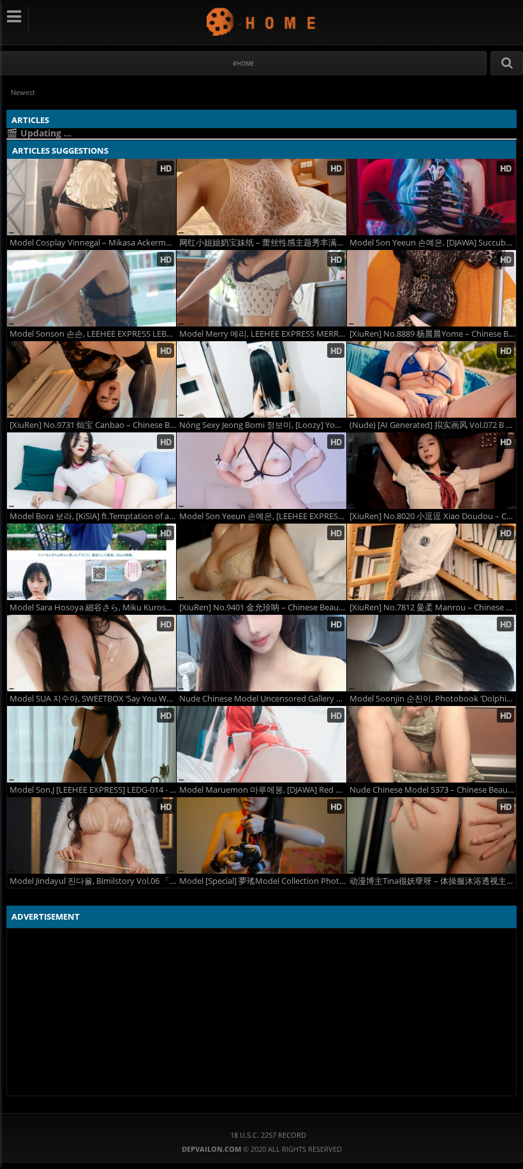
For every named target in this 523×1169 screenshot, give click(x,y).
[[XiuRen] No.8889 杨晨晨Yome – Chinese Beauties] (431, 288)
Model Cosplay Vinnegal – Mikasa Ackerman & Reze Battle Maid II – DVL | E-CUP (93, 242)
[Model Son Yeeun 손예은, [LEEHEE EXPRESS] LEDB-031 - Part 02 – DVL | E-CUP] (261, 470)
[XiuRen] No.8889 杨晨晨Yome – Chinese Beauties (433, 333)
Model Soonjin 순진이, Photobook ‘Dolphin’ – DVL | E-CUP (433, 698)
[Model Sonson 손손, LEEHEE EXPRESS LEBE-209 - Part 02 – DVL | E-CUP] (91, 288)
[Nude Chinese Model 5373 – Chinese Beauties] (431, 744)
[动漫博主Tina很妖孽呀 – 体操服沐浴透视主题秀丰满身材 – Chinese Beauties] (431, 835)
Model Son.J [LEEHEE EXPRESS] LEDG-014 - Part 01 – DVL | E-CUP (93, 789)
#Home (243, 63)
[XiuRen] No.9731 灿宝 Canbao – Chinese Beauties (93, 425)
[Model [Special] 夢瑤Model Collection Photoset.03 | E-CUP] (261, 835)
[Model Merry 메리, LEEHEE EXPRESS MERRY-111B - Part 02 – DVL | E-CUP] (261, 288)
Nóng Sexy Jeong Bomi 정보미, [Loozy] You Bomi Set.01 (262, 425)
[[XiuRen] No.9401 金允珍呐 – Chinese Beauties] (261, 562)
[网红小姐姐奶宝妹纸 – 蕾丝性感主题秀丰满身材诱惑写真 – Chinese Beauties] (261, 197)
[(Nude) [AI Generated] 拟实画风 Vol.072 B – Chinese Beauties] (431, 379)
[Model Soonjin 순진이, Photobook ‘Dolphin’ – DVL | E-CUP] (431, 653)
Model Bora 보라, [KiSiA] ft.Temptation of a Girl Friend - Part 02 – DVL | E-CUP (93, 516)
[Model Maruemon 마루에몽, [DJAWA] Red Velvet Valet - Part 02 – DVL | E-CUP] (261, 744)
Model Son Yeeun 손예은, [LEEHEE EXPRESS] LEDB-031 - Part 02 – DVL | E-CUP (262, 516)
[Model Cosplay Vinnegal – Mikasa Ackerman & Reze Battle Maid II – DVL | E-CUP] (91, 197)
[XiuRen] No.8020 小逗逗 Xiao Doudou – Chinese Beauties (433, 516)
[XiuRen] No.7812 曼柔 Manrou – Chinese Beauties (433, 607)
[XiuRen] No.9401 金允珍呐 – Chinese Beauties (262, 607)
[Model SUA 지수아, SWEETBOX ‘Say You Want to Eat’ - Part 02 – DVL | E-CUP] (91, 653)
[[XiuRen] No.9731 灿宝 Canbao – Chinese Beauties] (91, 379)
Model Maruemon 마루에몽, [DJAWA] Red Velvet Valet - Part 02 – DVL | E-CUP (262, 789)
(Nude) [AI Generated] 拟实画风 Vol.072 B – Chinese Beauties (433, 425)
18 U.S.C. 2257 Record (268, 1135)
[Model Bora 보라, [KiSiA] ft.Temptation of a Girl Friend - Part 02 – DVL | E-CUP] (91, 470)
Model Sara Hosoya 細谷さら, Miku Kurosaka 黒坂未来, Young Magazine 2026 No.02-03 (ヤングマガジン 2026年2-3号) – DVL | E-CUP (93, 607)
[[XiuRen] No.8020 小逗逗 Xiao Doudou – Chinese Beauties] (431, 470)
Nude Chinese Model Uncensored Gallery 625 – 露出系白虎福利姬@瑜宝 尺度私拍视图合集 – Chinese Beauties (262, 698)
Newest (23, 92)
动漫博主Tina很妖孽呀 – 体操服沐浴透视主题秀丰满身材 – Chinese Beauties (433, 881)
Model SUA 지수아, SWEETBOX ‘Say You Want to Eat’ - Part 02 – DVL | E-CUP (93, 698)
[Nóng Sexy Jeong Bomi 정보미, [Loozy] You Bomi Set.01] (261, 379)
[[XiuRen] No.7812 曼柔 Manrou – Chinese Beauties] (431, 562)
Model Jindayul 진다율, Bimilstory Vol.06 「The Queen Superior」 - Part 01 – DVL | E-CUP (93, 881)
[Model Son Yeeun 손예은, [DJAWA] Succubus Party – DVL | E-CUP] (431, 197)
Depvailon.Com (262, 21)
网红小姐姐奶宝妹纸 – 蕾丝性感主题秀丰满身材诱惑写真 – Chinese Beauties (262, 242)
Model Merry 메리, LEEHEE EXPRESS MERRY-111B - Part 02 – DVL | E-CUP (262, 333)
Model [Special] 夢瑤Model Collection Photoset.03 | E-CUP (262, 881)
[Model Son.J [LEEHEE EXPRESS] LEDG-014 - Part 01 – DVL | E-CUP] (91, 744)
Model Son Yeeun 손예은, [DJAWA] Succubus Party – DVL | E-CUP (433, 242)
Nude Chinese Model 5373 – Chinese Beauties (433, 789)
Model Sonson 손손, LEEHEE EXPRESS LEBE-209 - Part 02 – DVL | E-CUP (93, 333)
